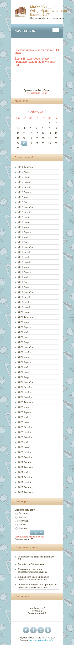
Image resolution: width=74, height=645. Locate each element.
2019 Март (23, 267)
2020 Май (23, 332)
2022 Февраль (25, 402)
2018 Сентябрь (25, 247)
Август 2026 (37, 112)
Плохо (22, 524)
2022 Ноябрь (24, 432)
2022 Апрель (24, 412)
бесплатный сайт (38, 640)
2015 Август (24, 172)
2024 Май (23, 472)
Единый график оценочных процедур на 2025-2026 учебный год (35, 61)
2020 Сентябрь (25, 347)
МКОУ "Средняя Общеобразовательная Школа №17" (48, 11)
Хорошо (23, 517)
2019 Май (23, 277)
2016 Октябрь (25, 187)
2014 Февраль (25, 167)
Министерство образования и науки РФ (36, 558)
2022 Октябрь (25, 427)
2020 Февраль (25, 317)
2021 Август (24, 377)
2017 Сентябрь (25, 207)
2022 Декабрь (25, 437)
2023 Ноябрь (24, 452)
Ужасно (23, 528)
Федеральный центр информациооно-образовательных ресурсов (37, 585)
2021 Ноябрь (24, 392)
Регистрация (33, 93)
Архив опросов (36, 536)
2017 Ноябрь (24, 217)
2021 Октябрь (25, 387)
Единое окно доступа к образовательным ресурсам (32, 570)
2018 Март (23, 227)
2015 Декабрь (25, 182)
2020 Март (23, 322)
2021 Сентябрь (25, 382)
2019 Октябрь (25, 297)
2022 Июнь (23, 422)
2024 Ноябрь (24, 482)
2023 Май (23, 442)
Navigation (25, 31)
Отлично (23, 513)
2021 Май (23, 367)
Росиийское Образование (31, 564)
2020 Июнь (23, 337)
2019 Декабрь (25, 307)
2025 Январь (24, 487)
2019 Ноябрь (24, 302)
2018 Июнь (23, 242)
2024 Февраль (25, 467)
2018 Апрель (24, 232)
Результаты (21, 536)
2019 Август (24, 287)
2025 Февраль (25, 492)
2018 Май (23, 237)
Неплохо (23, 521)
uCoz (52, 640)
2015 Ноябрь (24, 177)
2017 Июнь (23, 202)
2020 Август (24, 342)
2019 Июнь (23, 282)
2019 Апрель (24, 272)
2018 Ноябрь (24, 257)
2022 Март (23, 407)
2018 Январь (24, 222)
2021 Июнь (23, 372)
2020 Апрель (24, 327)
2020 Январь (24, 312)
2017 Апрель (24, 192)
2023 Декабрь (25, 457)
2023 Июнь (23, 447)
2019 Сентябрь (25, 292)
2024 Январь (24, 462)
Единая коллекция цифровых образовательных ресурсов (33, 578)
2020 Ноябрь (24, 352)
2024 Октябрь (25, 477)
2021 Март (23, 357)
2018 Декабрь (25, 262)
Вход (44, 93)
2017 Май (23, 197)
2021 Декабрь (25, 397)
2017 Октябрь (25, 212)
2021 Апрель (24, 362)
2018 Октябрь (25, 252)
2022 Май (23, 417)
